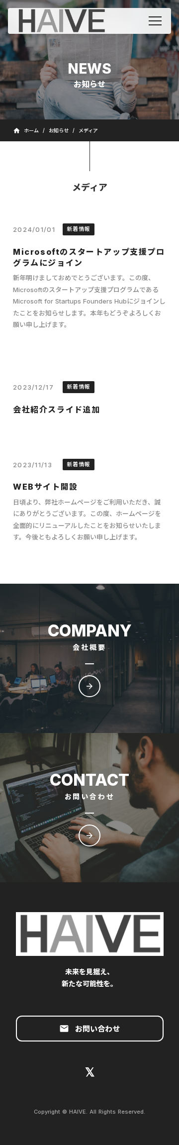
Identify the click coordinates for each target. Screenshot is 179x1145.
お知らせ (59, 130)
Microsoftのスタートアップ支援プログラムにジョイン (89, 257)
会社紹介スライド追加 (56, 410)
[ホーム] (70, 20)
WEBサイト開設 (45, 487)
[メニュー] (155, 21)
